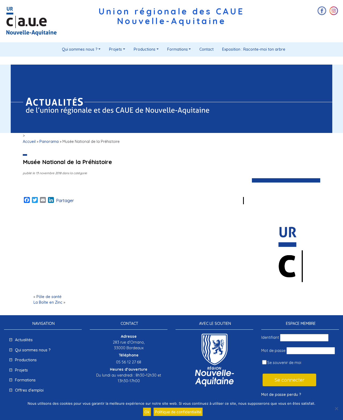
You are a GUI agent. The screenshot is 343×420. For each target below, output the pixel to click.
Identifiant (270, 337)
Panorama (49, 141)
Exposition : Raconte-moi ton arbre (253, 49)
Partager (65, 200)
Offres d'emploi (29, 390)
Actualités (24, 339)
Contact (206, 49)
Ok (147, 412)
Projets (115, 49)
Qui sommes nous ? (80, 49)
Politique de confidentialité (178, 412)
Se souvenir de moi (283, 362)
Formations (177, 49)
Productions (144, 49)
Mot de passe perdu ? (281, 394)
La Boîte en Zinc (47, 302)
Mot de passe (273, 350)
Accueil (29, 141)
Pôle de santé (49, 296)
